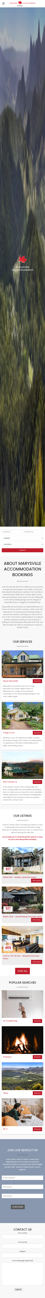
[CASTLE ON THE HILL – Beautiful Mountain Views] (22, 939)
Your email (22, 1242)
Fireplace (7, 1057)
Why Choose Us (10, 781)
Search (22, 550)
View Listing (37, 881)
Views (5, 1093)
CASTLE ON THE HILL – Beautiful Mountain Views (21, 957)
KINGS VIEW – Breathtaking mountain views (22, 916)
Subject (23, 1251)
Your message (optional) (22, 1260)
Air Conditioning (10, 1020)
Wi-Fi (5, 1129)
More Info (37, 681)
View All (22, 971)
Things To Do (9, 732)
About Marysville (10, 681)
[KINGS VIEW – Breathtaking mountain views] (22, 900)
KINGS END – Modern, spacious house (19, 877)
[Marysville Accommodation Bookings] (22, 4)
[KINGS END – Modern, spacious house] (22, 860)
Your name (22, 1233)
